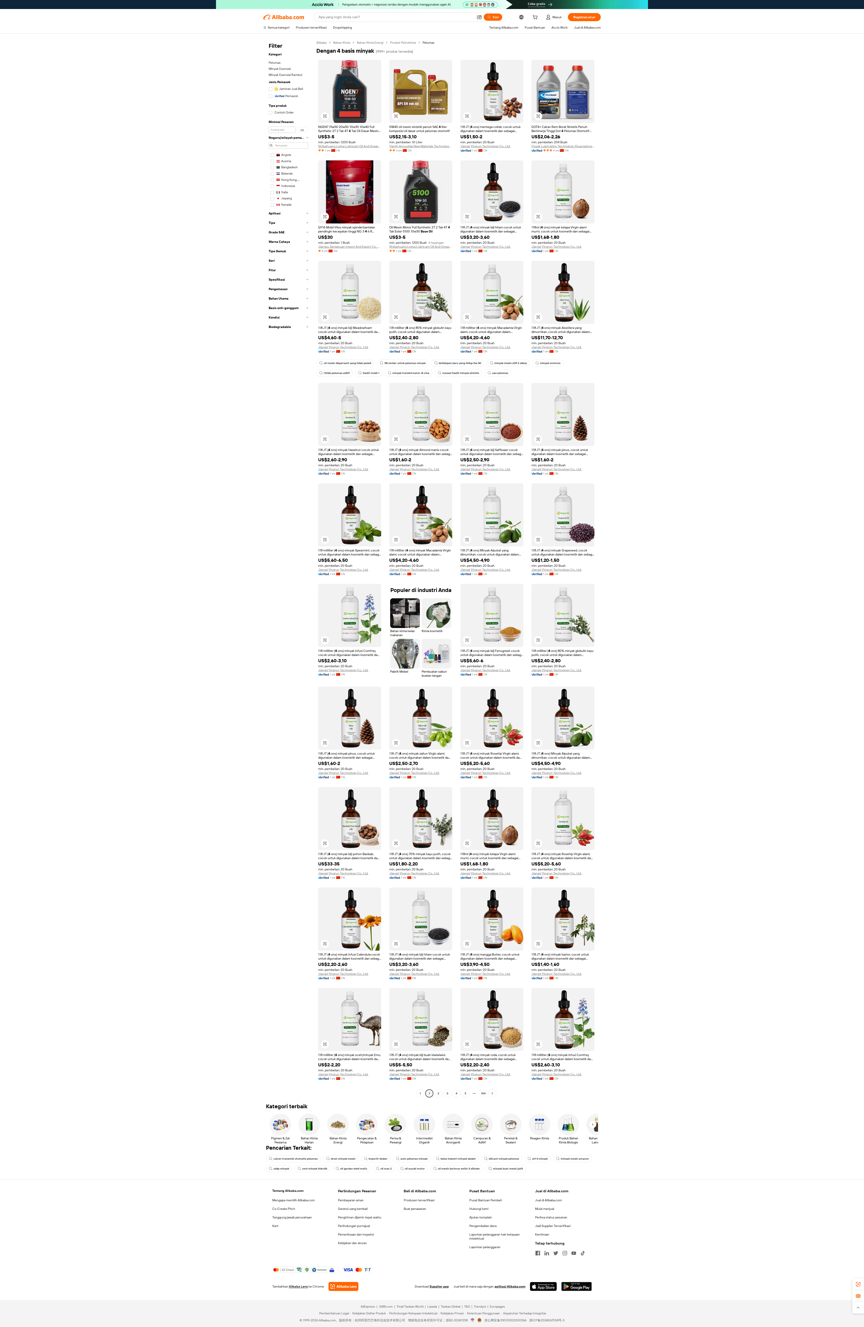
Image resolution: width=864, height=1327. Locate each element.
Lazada (432, 1306)
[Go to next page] (492, 1093)
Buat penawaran (415, 1209)
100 (483, 1093)
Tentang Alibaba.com (288, 1191)
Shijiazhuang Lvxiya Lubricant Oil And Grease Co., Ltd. (349, 146)
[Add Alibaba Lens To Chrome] (343, 1286)
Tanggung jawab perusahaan (292, 1217)
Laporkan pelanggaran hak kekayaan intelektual (494, 1236)
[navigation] (288, 568)
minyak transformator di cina (410, 373)
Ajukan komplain (480, 1217)
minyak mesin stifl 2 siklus (510, 363)
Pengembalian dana (483, 1226)
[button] (479, 17)
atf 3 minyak (540, 1158)
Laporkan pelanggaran (484, 1247)
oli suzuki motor (415, 1168)
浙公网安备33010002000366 (505, 1320)
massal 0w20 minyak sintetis (460, 373)
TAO (467, 1306)
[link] (858, 1284)
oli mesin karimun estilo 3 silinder (459, 1168)
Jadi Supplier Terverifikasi (553, 1226)
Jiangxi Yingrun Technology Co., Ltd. (485, 146)
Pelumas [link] (428, 42)
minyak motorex (550, 363)
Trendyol (480, 1306)
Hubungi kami (478, 1209)
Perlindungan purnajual (354, 1226)
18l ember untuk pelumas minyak (405, 363)
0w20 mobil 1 (371, 373)
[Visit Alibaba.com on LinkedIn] (546, 1253)
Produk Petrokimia (403, 42)
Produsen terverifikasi (419, 1200)
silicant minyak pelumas (504, 1158)
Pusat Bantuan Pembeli (485, 1200)
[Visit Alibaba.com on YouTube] (573, 1253)
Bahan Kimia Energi (370, 42)
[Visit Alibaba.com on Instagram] (564, 1253)
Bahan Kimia (341, 42)
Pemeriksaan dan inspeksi (356, 1234)
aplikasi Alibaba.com (510, 1286)
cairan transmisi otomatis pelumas (295, 1158)
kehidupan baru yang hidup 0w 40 (460, 363)
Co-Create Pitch (283, 1209)
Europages (497, 1306)
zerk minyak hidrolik (314, 1168)
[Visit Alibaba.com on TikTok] (582, 1253)
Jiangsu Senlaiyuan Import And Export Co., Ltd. (349, 246)
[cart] (536, 18)
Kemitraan (542, 1234)
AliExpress (368, 1306)
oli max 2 (386, 1168)
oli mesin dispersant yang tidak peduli (347, 363)
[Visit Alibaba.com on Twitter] (555, 1253)
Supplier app (439, 1286)
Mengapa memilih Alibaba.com (293, 1200)
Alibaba (321, 42)
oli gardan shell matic (353, 1168)
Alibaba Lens (298, 1286)
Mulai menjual (544, 1209)
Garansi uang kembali (353, 1209)
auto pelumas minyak (414, 1158)
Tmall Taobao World (409, 1306)
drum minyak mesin (343, 1158)
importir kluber (378, 1158)
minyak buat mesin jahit (508, 1168)
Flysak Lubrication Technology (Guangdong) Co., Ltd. (562, 146)
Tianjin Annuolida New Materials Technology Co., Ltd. (420, 146)
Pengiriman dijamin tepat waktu (359, 1217)
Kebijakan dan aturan (352, 1243)
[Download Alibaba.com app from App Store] (543, 1286)
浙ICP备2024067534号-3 (547, 1320)
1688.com (386, 1306)
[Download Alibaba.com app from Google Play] (576, 1286)
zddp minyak (281, 1168)
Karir (275, 1226)
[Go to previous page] (420, 1093)
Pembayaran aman (351, 1200)
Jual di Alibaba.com (548, 1200)
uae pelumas (500, 373)
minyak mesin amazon (575, 1158)
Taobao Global (450, 1306)
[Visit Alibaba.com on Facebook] (537, 1253)
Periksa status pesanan (551, 1217)
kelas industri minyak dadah (458, 1158)
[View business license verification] (472, 1320)
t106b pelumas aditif (337, 373)
